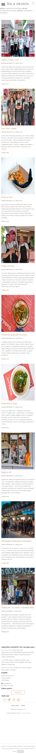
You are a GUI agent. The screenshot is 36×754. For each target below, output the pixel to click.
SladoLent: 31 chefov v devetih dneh (17, 607)
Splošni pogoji (15, 705)
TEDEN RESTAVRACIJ (7, 667)
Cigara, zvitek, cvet (9, 60)
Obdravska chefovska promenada (16, 541)
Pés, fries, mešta (8, 128)
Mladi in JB (6, 472)
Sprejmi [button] (20, 751)
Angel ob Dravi (8, 266)
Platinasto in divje (9, 403)
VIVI (2, 660)
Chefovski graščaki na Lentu (14, 335)
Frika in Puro (7, 197)
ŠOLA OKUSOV (5, 650)
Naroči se (18, 692)
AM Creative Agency (25, 713)
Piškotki (23, 705)
